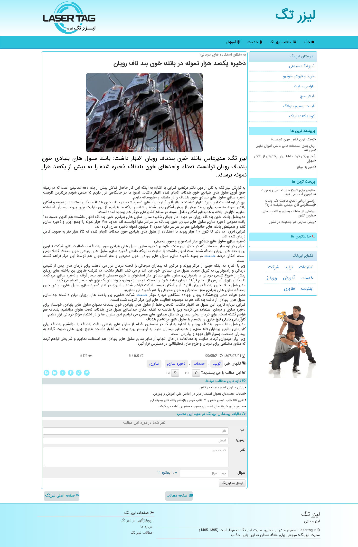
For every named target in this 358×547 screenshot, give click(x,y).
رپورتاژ (272, 278)
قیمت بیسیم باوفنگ (298, 106)
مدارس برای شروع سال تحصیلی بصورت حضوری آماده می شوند (288, 192)
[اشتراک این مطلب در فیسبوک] (70, 372)
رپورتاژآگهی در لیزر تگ (136, 521)
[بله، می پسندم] (196, 373)
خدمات (253, 42)
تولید (289, 267)
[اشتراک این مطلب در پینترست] (86, 372)
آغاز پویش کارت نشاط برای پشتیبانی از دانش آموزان (284, 158)
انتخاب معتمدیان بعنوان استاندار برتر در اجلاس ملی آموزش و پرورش (199, 394)
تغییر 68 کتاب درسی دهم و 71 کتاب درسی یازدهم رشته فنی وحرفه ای (197, 400)
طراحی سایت (304, 86)
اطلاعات (306, 267)
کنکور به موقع (306, 167)
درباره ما (146, 527)
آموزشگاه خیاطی (301, 66)
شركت (273, 267)
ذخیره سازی (176, 364)
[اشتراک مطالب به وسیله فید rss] (46, 372)
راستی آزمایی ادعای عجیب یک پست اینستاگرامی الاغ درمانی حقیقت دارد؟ (290, 203)
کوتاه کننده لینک (301, 116)
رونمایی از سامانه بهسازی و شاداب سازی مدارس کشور (288, 213)
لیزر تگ (295, 15)
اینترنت (307, 289)
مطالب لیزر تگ (281, 42)
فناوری (289, 289)
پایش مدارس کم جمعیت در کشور (292, 222)
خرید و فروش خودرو (298, 76)
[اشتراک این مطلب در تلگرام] (78, 372)
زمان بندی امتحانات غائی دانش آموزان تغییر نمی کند (285, 148)
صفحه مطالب (178, 495)
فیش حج (307, 96)
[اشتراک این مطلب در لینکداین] (54, 372)
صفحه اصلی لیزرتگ (60, 495)
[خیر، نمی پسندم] (175, 373)
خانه (307, 42)
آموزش (231, 42)
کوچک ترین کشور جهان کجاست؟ (293, 139)
